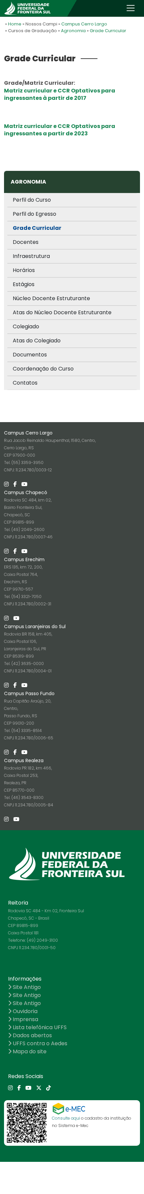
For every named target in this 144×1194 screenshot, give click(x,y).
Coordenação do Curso (43, 369)
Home (14, 24)
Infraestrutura (31, 256)
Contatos (25, 383)
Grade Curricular (108, 30)
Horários (24, 270)
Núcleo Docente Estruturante (51, 298)
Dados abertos (31, 1035)
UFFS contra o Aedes (39, 1043)
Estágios (23, 284)
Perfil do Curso (32, 200)
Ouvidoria (24, 1011)
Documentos (30, 354)
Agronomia (73, 30)
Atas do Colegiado (37, 340)
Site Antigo (26, 987)
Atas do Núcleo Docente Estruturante (62, 312)
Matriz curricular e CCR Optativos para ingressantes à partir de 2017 (59, 94)
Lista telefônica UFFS (39, 1027)
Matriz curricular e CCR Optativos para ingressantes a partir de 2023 (59, 129)
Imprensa (24, 1019)
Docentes (26, 242)
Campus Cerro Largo (84, 24)
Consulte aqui (66, 1118)
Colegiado (26, 326)
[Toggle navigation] (130, 8)
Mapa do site (29, 1051)
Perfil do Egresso (34, 214)
